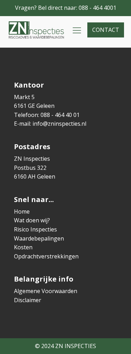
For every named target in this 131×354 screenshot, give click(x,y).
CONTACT (105, 30)
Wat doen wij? (32, 220)
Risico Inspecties (35, 229)
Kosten (23, 247)
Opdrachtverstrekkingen (46, 256)
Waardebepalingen (39, 238)
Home (22, 211)
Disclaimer (27, 300)
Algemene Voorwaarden (45, 291)
